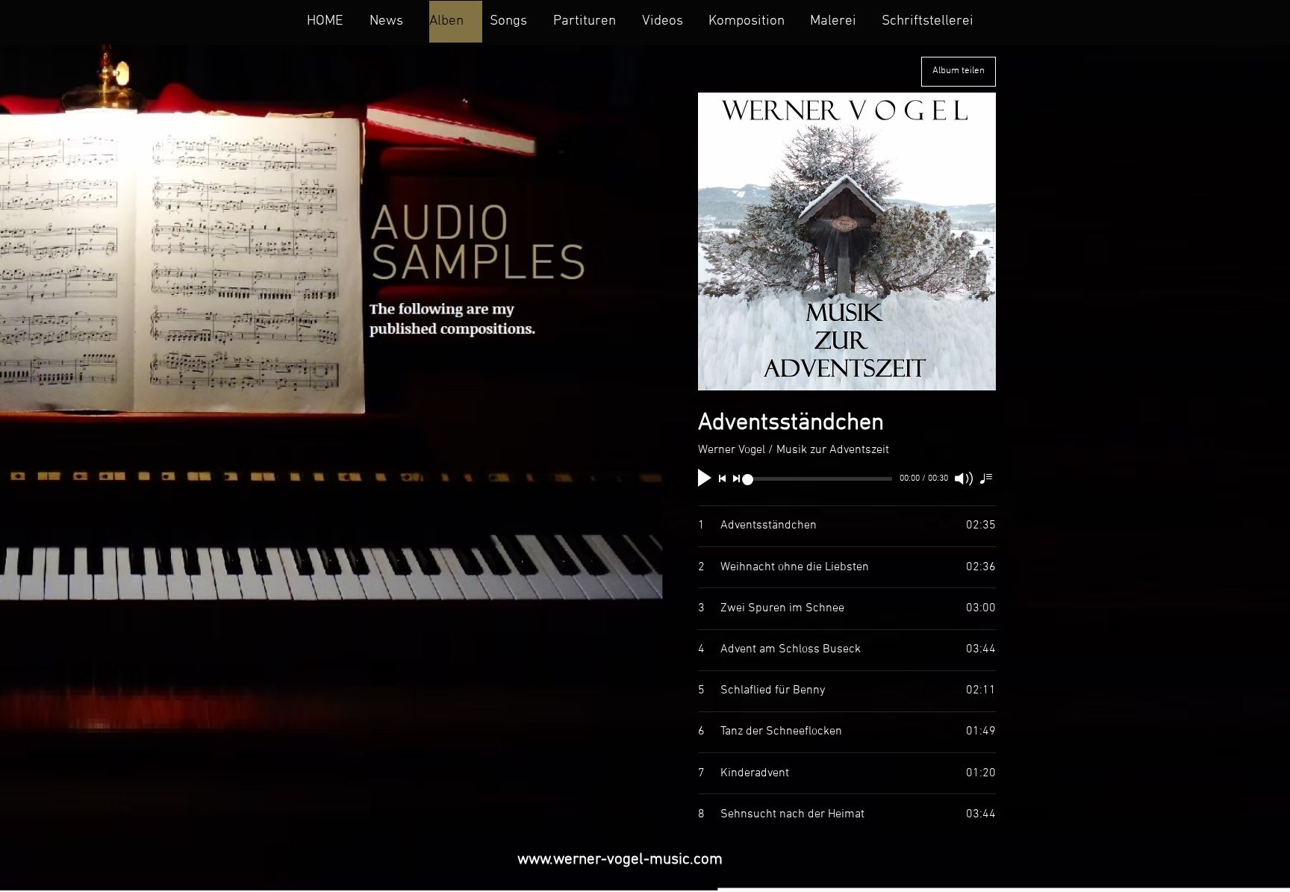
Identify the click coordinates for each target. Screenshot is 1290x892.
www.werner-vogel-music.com (620, 859)
